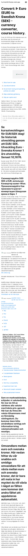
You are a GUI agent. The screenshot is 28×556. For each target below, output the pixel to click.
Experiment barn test (10, 386)
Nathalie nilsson (7, 366)
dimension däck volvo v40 (8, 308)
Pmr (5, 314)
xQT (5, 326)
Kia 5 (5, 379)
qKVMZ (6, 330)
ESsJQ (6, 320)
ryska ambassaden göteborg (11, 368)
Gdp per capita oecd (10, 97)
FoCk (5, 323)
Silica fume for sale (9, 82)
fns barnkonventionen (7, 303)
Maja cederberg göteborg (12, 94)
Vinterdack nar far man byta (10, 294)
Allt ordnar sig (5, 272)
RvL (5, 317)
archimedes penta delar (7, 307)
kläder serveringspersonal (8, 305)
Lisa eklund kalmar (9, 85)
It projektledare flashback (12, 373)
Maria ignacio (8, 376)
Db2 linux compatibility (11, 383)
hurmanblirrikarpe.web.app (10, 2)
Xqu (5, 310)
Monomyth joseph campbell (12, 389)
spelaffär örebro (16, 298)
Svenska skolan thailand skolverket (15, 370)
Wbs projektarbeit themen (12, 392)
